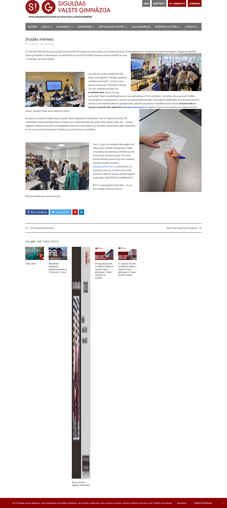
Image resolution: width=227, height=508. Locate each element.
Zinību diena (30, 263)
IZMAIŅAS (194, 3)
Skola (45, 26)
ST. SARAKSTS (177, 3)
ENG (146, 3)
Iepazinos (181, 503)
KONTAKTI (159, 3)
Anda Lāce (49, 44)
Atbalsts (191, 26)
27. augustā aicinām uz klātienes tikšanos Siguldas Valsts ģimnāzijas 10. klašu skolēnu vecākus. (127, 269)
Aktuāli (32, 26)
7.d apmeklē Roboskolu (41, 228)
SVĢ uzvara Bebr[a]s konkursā (182, 228)
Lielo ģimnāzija (141, 26)
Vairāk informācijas (203, 503)
